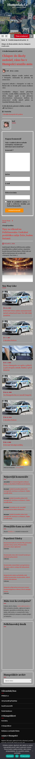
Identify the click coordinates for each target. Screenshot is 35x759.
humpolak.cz (17, 5)
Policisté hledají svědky (13, 445)
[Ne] (33, 751)
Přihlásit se (5, 696)
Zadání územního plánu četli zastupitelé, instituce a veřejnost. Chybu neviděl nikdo (17, 491)
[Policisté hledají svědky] (17, 432)
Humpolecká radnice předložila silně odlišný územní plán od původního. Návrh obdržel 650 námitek (17, 577)
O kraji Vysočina (7, 225)
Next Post (6, 221)
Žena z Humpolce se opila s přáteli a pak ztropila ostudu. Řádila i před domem (17, 367)
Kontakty (4, 721)
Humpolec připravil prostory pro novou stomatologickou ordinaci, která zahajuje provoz (17, 589)
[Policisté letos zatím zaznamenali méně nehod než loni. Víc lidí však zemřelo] (17, 298)
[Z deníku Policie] (17, 328)
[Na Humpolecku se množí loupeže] (17, 382)
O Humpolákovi (6, 726)
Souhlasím (10, 756)
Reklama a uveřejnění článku (10, 731)
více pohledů (20, 467)
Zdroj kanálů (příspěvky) (9, 701)
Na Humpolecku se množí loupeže (17, 395)
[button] (12, 36)
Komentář (9, 150)
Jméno (7, 174)
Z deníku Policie (10, 340)
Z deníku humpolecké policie (12, 51)
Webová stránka (11, 193)
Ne (17, 756)
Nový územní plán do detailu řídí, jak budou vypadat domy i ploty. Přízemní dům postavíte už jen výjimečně (17, 545)
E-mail (7, 183)
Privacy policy (25, 756)
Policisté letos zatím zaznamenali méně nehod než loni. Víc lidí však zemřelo (17, 313)
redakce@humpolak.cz (23, 606)
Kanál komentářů (7, 706)
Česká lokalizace (6, 711)
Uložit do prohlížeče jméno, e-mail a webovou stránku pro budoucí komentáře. (18, 204)
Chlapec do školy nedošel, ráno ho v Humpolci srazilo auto (17, 60)
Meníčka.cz (11, 531)
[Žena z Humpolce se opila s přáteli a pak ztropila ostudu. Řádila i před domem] (17, 353)
